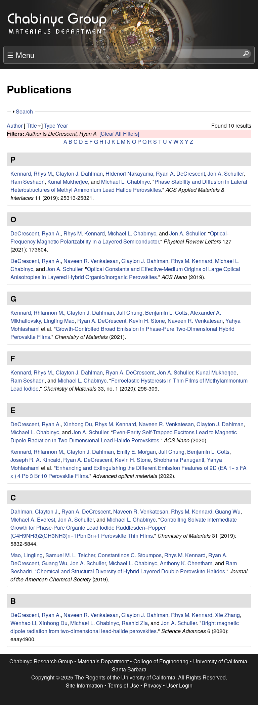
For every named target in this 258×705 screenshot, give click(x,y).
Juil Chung (129, 312)
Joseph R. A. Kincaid (35, 460)
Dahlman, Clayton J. (34, 511)
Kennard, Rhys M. (31, 173)
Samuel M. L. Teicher (70, 555)
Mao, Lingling (26, 555)
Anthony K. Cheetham (186, 563)
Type (49, 125)
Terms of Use (123, 685)
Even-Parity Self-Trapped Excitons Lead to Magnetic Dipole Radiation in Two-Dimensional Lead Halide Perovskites (123, 436)
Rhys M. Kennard (84, 233)
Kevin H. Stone (147, 320)
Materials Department (103, 661)
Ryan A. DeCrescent (180, 173)
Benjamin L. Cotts (166, 312)
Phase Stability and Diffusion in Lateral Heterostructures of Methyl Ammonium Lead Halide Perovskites (128, 185)
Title (32, 125)
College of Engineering (160, 661)
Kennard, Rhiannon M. (37, 312)
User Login (179, 685)
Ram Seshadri (27, 181)
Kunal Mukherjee (67, 181)
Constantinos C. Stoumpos (130, 555)
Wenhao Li (23, 623)
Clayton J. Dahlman (79, 173)
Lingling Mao (59, 320)
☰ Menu (20, 54)
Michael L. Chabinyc (125, 181)
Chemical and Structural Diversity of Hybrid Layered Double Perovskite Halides (131, 571)
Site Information (84, 685)
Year (62, 125)
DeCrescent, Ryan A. (35, 233)
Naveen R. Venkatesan (91, 261)
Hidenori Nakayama (129, 173)
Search (24, 111)
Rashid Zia (135, 623)
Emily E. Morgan (136, 451)
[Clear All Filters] (119, 133)
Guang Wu (228, 511)
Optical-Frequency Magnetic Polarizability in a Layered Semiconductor (119, 237)
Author (15, 125)
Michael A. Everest (32, 519)
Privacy (153, 685)
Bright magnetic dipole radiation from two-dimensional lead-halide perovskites (124, 627)
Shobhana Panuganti (179, 460)
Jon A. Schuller (226, 173)
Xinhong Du (77, 424)
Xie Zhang (227, 615)
